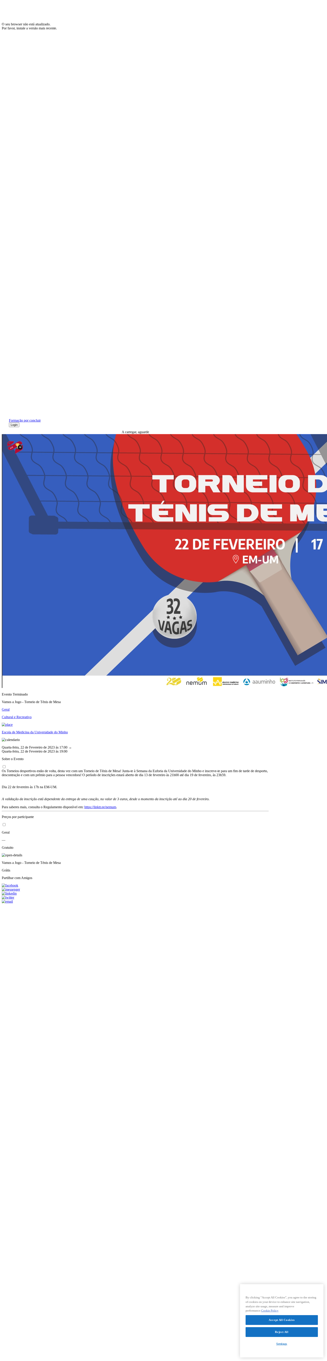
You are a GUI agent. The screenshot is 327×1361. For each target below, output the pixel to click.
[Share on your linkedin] (135, 894)
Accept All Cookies (282, 1320)
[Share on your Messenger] (135, 890)
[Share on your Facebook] (135, 886)
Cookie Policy (270, 1310)
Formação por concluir (25, 420)
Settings (281, 1343)
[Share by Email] (135, 902)
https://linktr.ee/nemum (100, 807)
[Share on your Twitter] (135, 898)
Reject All (282, 1332)
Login (14, 424)
